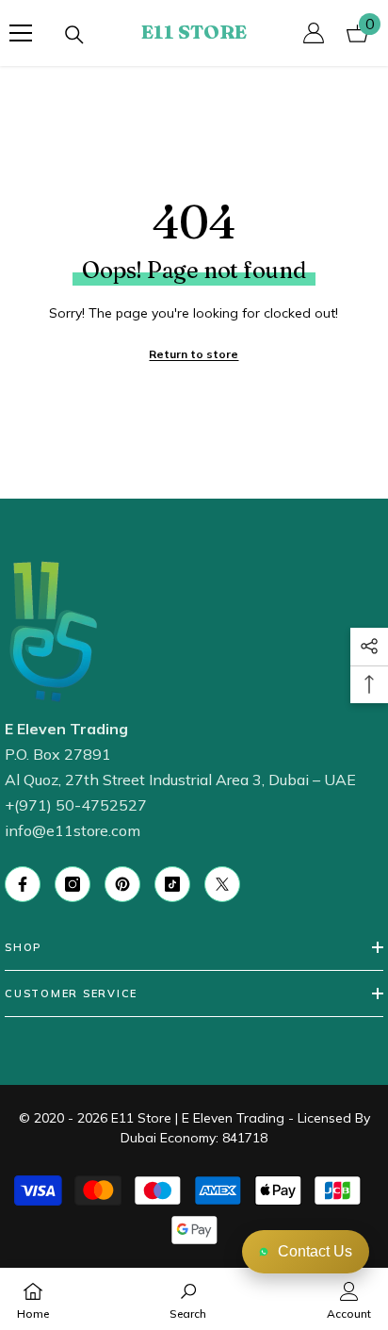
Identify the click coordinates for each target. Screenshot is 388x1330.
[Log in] (313, 33)
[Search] (74, 35)
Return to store (193, 354)
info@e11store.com (72, 830)
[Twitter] (222, 884)
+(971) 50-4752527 (76, 805)
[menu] (20, 33)
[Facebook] (22, 884)
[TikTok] (172, 884)
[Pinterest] (122, 884)
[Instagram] (72, 884)
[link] (188, 1299)
